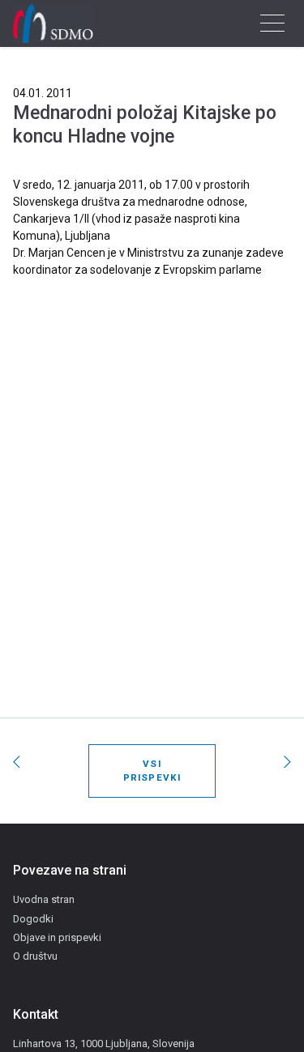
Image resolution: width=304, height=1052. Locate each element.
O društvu (35, 956)
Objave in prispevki (57, 937)
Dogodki (33, 919)
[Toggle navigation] (272, 23)
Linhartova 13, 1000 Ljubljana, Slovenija (104, 1043)
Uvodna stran (44, 899)
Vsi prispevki (152, 770)
